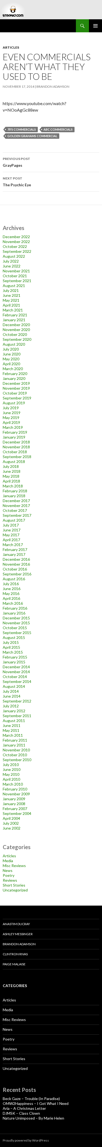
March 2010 (13, 784)
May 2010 (11, 774)
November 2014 (16, 671)
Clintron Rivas (15, 954)
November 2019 (16, 388)
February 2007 (15, 808)
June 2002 (11, 828)
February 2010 (15, 789)
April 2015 (11, 647)
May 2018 (11, 476)
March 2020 (13, 368)
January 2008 (14, 803)
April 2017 (11, 539)
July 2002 (11, 823)
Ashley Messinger (18, 934)
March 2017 (13, 544)
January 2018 (14, 495)
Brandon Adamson (19, 944)
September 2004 (17, 813)
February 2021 (15, 315)
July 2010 (11, 764)
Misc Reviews (14, 865)
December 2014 (16, 666)
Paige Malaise (14, 964)
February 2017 (15, 549)
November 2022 (16, 241)
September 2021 (17, 280)
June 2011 (11, 725)
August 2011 (14, 720)
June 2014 (11, 696)
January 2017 (14, 554)
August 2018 (14, 461)
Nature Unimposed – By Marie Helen (33, 1118)
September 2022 (17, 251)
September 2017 (17, 515)
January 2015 (14, 662)
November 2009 (16, 794)
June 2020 (11, 354)
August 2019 (14, 403)
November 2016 (16, 564)
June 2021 (11, 295)
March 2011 (13, 735)
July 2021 (11, 290)
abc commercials (58, 129)
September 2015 (17, 632)
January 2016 (14, 613)
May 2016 (11, 593)
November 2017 (16, 505)
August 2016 (14, 578)
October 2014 (15, 676)
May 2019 (11, 417)
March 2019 (13, 427)
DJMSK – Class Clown (21, 1113)
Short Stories (14, 885)
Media (8, 860)
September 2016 (17, 574)
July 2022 (11, 261)
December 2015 (16, 618)
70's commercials (21, 129)
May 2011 (11, 730)
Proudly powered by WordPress (26, 1140)
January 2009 (14, 798)
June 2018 (11, 471)
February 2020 (15, 373)
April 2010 (11, 779)
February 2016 (15, 608)
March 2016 (13, 603)
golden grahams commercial (32, 136)
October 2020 (15, 334)
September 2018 (17, 456)
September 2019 (17, 398)
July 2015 (11, 642)
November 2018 (16, 447)
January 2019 (14, 437)
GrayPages (16, 162)
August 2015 (14, 637)
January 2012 (14, 710)
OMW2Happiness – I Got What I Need (36, 1103)
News (8, 870)
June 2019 (11, 412)
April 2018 (11, 481)
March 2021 (13, 310)
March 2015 (13, 652)
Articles (11, 47)
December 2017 (16, 500)
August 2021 (14, 285)
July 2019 (11, 407)
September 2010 (17, 759)
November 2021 (16, 271)
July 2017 (11, 525)
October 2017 (15, 510)
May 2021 (11, 300)
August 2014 (14, 686)
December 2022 (16, 236)
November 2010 (16, 750)
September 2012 (17, 701)
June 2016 (11, 588)
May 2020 (11, 359)
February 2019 (15, 432)
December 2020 (16, 324)
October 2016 (15, 569)
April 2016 (11, 598)
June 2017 (11, 530)
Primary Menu (95, 25)
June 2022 (11, 266)
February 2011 (15, 740)
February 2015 (15, 657)
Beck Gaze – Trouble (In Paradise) (31, 1098)
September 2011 (17, 715)
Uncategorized (15, 890)
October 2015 (15, 627)
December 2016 (16, 559)
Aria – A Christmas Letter (24, 1108)
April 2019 (11, 422)
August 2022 (14, 256)
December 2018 (16, 442)
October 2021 (15, 275)
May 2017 (11, 534)
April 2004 (11, 818)
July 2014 (11, 691)
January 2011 (14, 745)
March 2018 (13, 486)
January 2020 (14, 378)
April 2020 (11, 363)
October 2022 (15, 246)
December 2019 (16, 383)
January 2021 (14, 319)
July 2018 (11, 466)
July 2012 (11, 706)
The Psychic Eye (17, 181)
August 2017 (14, 520)
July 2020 (11, 349)
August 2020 (14, 344)
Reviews (10, 880)
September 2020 (17, 339)
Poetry (8, 875)
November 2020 (16, 329)
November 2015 (16, 622)
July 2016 (11, 583)
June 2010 (11, 769)
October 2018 (15, 451)
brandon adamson (52, 86)
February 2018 (15, 491)
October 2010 (15, 754)
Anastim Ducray (16, 924)
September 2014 (17, 681)
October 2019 (15, 393)
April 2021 (11, 305)
